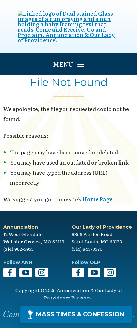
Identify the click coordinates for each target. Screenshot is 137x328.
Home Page (97, 199)
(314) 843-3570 (87, 248)
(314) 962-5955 (18, 248)
